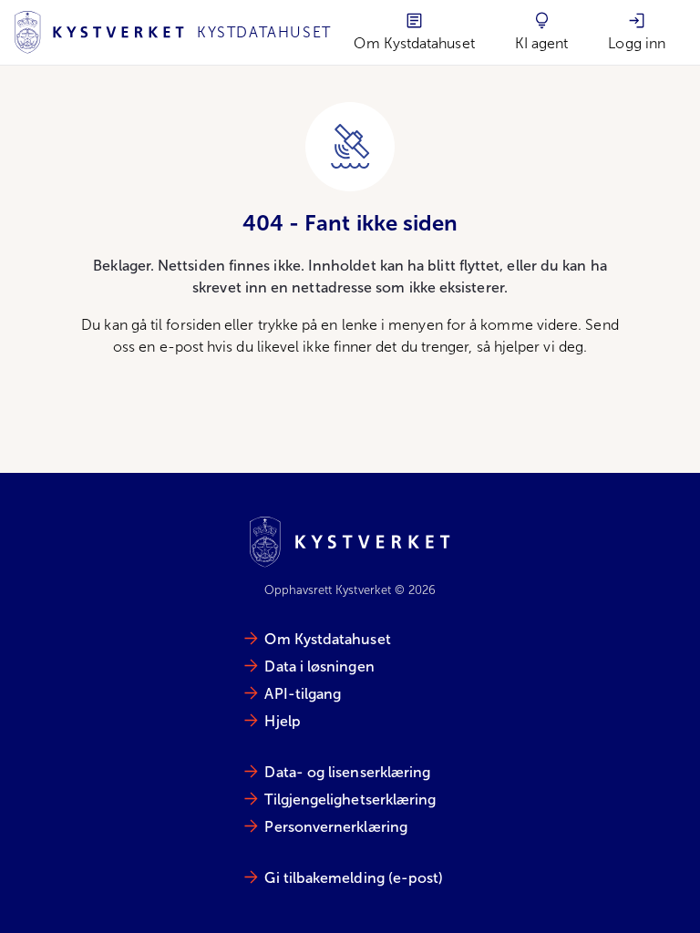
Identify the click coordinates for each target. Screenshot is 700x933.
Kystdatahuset (264, 32)
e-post (181, 346)
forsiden (193, 325)
